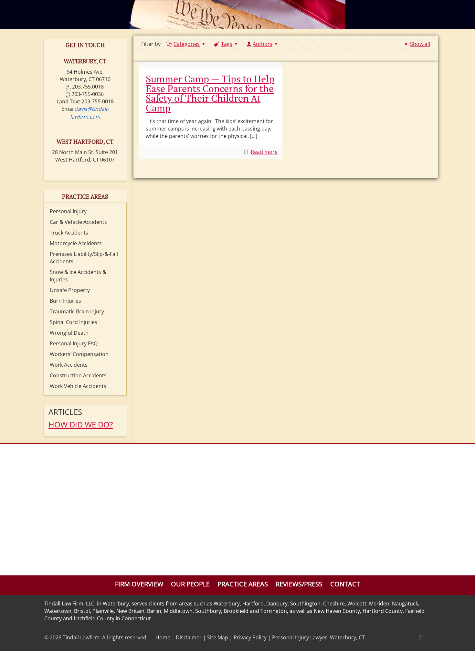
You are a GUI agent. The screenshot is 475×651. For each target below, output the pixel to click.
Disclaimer (189, 637)
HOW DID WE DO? (80, 424)
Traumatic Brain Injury (77, 311)
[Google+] (420, 637)
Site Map (217, 637)
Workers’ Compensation (79, 354)
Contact (345, 584)
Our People (190, 584)
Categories (187, 43)
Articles (65, 411)
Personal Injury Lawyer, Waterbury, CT (318, 637)
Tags (226, 43)
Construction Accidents (78, 375)
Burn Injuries (65, 300)
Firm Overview (139, 584)
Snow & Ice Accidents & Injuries (78, 275)
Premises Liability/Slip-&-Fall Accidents (84, 257)
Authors (262, 43)
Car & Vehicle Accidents (78, 222)
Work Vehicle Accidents (78, 386)
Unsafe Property (70, 290)
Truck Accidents (69, 232)
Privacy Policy (250, 637)
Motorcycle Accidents (76, 243)
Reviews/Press (299, 584)
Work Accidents (69, 364)
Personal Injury (68, 211)
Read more (264, 151)
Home (163, 637)
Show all (420, 43)
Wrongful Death (69, 332)
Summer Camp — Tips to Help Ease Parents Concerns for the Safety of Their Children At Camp (210, 93)
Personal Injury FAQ (74, 343)
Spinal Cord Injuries (73, 322)
